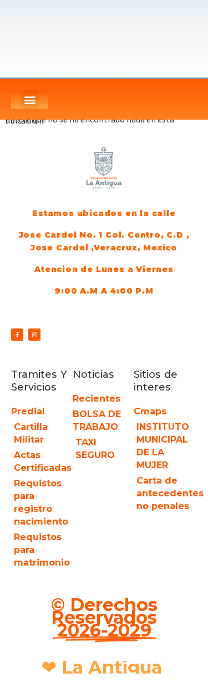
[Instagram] (34, 334)
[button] (30, 99)
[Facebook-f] (17, 334)
